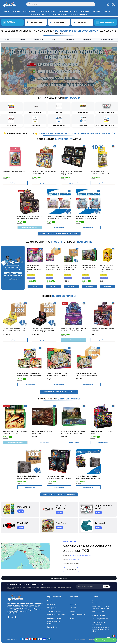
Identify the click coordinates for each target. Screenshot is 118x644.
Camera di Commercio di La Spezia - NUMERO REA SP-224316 (101, 630)
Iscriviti (106, 586)
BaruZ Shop (73, 604)
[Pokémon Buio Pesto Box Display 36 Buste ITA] (103, 416)
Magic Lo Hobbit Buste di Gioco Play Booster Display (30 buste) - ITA (73, 432)
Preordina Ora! (13, 268)
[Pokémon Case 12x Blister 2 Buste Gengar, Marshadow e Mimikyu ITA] (53, 255)
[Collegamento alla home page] (15, 597)
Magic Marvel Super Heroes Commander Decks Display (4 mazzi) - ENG (59, 477)
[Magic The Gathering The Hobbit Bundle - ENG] (44, 416)
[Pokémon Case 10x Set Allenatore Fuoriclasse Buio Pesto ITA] (29, 461)
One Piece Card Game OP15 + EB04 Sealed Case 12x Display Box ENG (14, 330)
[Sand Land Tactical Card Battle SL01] (15, 157)
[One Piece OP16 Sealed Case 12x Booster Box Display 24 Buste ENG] (44, 314)
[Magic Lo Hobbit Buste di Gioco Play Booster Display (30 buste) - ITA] (73, 416)
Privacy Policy (51, 608)
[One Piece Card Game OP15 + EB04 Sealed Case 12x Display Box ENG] (15, 314)
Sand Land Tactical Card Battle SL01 (14, 172)
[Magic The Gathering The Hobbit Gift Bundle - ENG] (89, 255)
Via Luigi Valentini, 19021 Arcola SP (80, 555)
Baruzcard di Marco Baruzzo (98, 602)
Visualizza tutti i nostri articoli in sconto (59, 233)
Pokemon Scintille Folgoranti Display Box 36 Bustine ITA (44, 173)
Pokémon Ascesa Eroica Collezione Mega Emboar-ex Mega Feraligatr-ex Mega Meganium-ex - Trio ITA (29, 374)
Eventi (54, 39)
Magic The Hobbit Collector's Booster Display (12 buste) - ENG (15, 432)
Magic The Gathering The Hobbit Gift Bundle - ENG (89, 267)
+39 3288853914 (74, 559)
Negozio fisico (38, 39)
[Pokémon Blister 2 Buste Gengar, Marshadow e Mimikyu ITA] (35, 255)
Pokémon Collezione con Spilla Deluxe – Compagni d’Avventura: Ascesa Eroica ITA (57, 374)
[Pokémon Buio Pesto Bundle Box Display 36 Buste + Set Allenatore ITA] (88, 461)
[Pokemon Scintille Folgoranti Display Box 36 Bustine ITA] (44, 157)
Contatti (22, 39)
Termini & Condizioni (54, 611)
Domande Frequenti (107, 39)
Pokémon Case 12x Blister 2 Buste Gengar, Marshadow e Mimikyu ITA (53, 268)
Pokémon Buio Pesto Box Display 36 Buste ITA (102, 432)
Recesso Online (52, 627)
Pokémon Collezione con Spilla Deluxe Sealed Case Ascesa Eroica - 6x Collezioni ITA (87, 374)
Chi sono (7, 39)
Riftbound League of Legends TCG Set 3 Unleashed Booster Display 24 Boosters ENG (73, 330)
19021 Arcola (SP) (98, 612)
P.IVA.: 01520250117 (98, 615)
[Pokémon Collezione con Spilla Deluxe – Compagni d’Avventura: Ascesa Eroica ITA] (59, 358)
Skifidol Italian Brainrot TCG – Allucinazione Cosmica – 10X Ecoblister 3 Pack (100, 173)
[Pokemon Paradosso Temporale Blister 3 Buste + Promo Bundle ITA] (88, 201)
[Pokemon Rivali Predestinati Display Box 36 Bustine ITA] (103, 314)
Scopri (20, 511)
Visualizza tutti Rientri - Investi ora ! (59, 392)
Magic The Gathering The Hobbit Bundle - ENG (42, 432)
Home (72, 601)
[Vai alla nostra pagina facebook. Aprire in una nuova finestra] (8, 617)
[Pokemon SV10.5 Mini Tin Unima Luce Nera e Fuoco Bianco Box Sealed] (29, 201)
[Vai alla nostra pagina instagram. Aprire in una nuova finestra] (12, 617)
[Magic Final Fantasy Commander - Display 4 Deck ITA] (73, 157)
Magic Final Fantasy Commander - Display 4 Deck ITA (72, 173)
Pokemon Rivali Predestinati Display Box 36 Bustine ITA (102, 330)
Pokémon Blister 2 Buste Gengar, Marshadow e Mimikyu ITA (34, 268)
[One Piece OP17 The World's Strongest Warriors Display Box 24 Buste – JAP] (107, 255)
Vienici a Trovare (71, 570)
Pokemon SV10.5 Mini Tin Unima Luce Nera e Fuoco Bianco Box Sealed (29, 217)
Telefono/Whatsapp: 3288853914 (99, 623)
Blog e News (70, 39)
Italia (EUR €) (11, 639)
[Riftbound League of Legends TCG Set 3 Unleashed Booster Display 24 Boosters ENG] (73, 314)
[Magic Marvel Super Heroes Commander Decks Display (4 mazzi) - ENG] (59, 461)
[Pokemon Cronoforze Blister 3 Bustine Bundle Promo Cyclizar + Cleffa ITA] (59, 201)
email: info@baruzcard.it (100, 619)
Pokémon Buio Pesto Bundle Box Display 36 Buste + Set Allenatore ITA (88, 477)
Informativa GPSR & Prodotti (56, 614)
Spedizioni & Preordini (54, 618)
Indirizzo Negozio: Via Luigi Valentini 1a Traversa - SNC (101, 607)
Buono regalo (87, 39)
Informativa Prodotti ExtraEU (53, 622)
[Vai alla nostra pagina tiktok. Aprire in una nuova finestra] (15, 617)
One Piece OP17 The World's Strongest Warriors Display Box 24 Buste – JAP (106, 268)
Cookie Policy (51, 604)
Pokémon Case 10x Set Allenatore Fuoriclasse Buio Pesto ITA (28, 477)
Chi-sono (73, 608)
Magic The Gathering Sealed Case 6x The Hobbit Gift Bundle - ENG (70, 268)
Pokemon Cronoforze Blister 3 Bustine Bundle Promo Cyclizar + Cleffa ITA (59, 217)
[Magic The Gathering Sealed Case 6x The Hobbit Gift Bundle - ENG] (71, 255)
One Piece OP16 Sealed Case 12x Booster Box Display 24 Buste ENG (43, 330)
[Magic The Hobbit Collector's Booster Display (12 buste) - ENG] (15, 416)
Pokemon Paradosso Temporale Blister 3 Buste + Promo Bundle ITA (87, 217)
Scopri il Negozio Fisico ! (78, 614)
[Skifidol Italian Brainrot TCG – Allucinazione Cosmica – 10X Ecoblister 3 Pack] (103, 157)
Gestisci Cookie (12, 613)
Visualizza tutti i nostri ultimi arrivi (59, 494)
